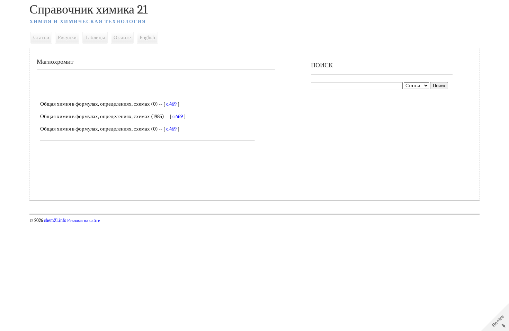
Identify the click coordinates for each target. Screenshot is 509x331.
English (147, 37)
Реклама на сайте (83, 220)
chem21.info (55, 220)
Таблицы (95, 37)
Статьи (41, 37)
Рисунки (67, 37)
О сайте (122, 37)
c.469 (171, 104)
